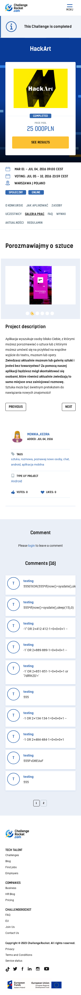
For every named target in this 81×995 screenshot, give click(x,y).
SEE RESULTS (40, 142)
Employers (11, 873)
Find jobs (11, 867)
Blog (8, 861)
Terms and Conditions (18, 955)
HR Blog (10, 894)
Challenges (12, 855)
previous (16, 407)
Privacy (9, 949)
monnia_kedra (38, 434)
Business (10, 888)
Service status (13, 960)
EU (7, 921)
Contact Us (12, 933)
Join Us (10, 927)
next (68, 407)
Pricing (9, 900)
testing (28, 581)
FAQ (7, 914)
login (31, 545)
